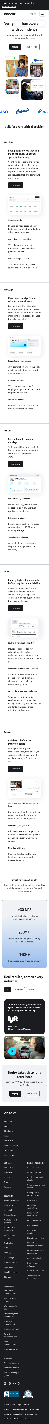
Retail (6, 1248)
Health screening (34, 1225)
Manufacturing (10, 1215)
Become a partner (11, 1367)
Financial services (11, 1200)
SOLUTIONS (8, 1196)
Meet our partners (11, 1363)
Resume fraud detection (33, 1264)
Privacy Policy (35, 1409)
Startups (7, 1277)
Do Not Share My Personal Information (18, 1419)
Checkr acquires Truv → (13, 3)
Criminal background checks (36, 1186)
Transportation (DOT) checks (33, 1277)
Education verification (32, 1206)
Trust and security (11, 1145)
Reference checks (34, 1258)
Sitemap (7, 1409)
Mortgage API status (12, 1329)
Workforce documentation (10, 1292)
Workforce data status (10, 1307)
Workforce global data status (11, 1315)
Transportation (10, 1262)
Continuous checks (35, 1172)
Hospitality (8, 1210)
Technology (9, 1257)
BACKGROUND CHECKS (35, 1163)
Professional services (9, 1236)
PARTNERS (8, 1358)
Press (6, 1136)
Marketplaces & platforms (10, 1221)
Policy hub (8, 1140)
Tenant (7, 1177)
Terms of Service (30, 1414)
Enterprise (8, 1267)
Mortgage (8, 1172)
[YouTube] (14, 1383)
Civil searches (33, 1167)
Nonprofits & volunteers (9, 1229)
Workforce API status (10, 1299)
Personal (7, 1187)
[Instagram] (19, 1384)
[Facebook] (10, 1384)
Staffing (7, 1252)
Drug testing (32, 1200)
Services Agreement (20, 1409)
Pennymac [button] (19, 990)
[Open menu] (42, 14)
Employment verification (32, 1214)
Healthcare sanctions (31, 1231)
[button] (24, 1047)
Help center (9, 1155)
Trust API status (11, 1349)
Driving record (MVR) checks (33, 1194)
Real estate (8, 1243)
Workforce (8, 1167)
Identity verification (35, 1238)
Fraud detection (34, 1220)
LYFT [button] (8, 990)
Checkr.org (8, 1131)
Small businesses (11, 1272)
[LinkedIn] (5, 1384)
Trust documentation (10, 1343)
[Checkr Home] (10, 14)
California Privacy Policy (13, 1414)
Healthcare (8, 1205)
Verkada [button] (32, 990)
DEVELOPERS (9, 1286)
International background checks (35, 1244)
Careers (7, 1126)
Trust (6, 1182)
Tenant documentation (10, 1335)
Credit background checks (35, 1178)
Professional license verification (35, 1252)
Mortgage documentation (10, 1322)
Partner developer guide (11, 1374)
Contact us (8, 1150)
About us (8, 1121)
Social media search (35, 1271)
